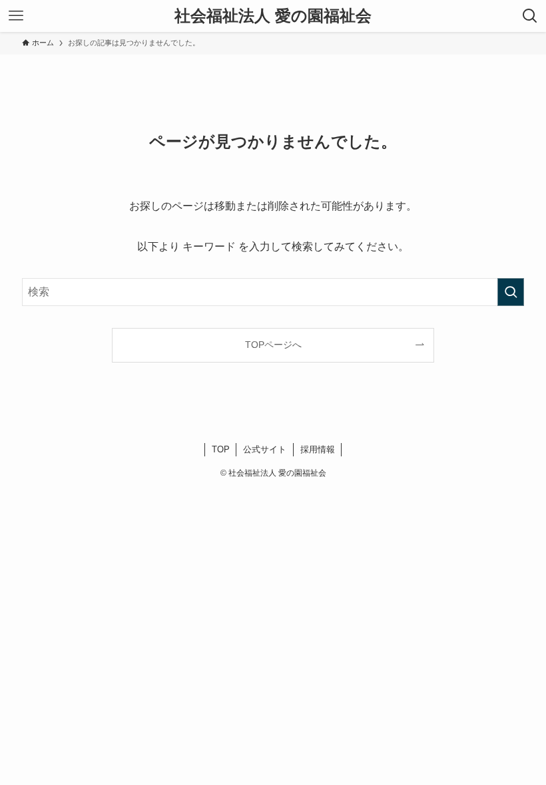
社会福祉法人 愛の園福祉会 (273, 16)
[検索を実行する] (510, 292)
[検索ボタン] (530, 16)
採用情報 (317, 449)
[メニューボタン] (16, 16)
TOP (221, 449)
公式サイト (264, 449)
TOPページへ (273, 344)
